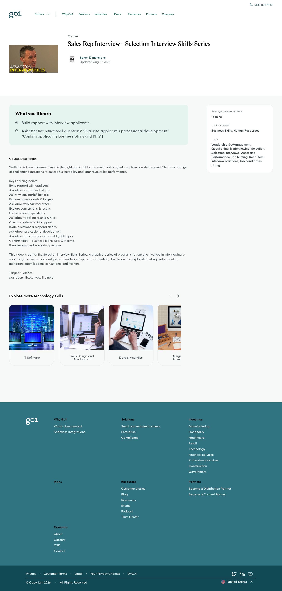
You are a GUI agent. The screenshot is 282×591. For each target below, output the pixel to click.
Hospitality (196, 432)
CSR (57, 545)
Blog (124, 494)
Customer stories (133, 489)
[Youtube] (252, 574)
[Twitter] (236, 574)
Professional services (204, 460)
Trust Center (130, 517)
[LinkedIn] (244, 574)
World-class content (68, 426)
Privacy (31, 574)
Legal (78, 574)
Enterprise (128, 432)
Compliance (129, 438)
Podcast (127, 511)
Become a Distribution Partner (210, 489)
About (58, 534)
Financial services (201, 455)
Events (125, 506)
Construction (198, 466)
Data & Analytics (131, 357)
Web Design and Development (82, 358)
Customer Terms (55, 574)
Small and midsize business (140, 426)
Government (197, 472)
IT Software (32, 357)
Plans (58, 482)
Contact (59, 551)
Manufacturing (199, 426)
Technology (197, 449)
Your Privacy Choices (105, 574)
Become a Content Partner (207, 494)
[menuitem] (87, 429)
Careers (59, 540)
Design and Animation (180, 358)
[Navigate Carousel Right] (178, 296)
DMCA (132, 574)
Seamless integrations (69, 432)
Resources (128, 500)
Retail (193, 443)
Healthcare (196, 438)
